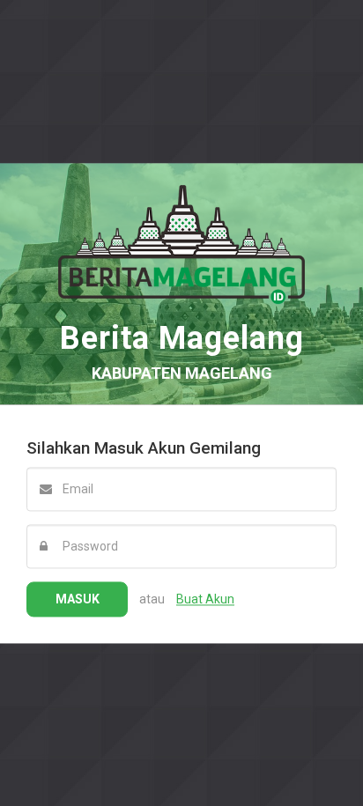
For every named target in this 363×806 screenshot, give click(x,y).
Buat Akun (205, 599)
